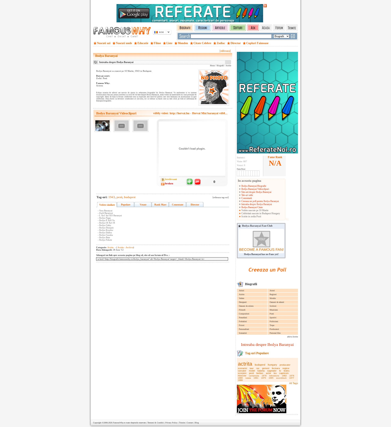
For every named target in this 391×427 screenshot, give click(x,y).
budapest (260, 364)
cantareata (254, 376)
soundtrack (281, 378)
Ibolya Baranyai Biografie (253, 186)
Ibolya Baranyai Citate (252, 207)
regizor (285, 368)
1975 (263, 378)
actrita (245, 364)
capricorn (284, 373)
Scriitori (273, 306)
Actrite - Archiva (125, 247)
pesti (251, 373)
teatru (286, 370)
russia (248, 378)
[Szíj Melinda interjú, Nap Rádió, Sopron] (122, 126)
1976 (291, 376)
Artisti (241, 290)
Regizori (273, 294)
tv (280, 370)
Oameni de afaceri (277, 302)
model (252, 370)
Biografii (220, 65)
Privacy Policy (171, 423)
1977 (291, 378)
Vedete (241, 298)
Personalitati (244, 329)
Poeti (272, 314)
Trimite (182, 423)
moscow (242, 375)
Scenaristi (243, 333)
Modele (273, 298)
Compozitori (244, 314)
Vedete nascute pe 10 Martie (254, 210)
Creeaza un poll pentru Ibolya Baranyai (260, 201)
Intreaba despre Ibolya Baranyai (256, 204)
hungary (272, 364)
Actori (272, 290)
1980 (240, 378)
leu (275, 373)
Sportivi (273, 317)
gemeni (265, 368)
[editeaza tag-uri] (221, 197)
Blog (197, 423)
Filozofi (242, 310)
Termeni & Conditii (155, 423)
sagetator (272, 370)
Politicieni (274, 321)
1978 (264, 376)
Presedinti (243, 317)
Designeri (243, 302)
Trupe (272, 325)
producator (285, 365)
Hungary (275, 213)
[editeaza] (225, 50)
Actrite (241, 294)
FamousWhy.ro (119, 423)
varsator (242, 370)
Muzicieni (274, 310)
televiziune (274, 376)
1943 (111, 197)
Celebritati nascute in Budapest (256, 213)
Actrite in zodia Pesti (251, 216)
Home (212, 65)
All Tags (293, 383)
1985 (271, 378)
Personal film (275, 333)
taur (252, 368)
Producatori (274, 329)
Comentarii (246, 198)
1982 (284, 376)
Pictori (241, 325)
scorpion (242, 373)
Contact (190, 423)
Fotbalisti (243, 321)
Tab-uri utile (247, 195)
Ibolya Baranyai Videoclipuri (255, 189)
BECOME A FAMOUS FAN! (261, 250)
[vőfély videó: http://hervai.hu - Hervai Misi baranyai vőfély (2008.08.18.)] (102, 126)
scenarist (242, 368)
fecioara (276, 368)
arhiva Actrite (292, 337)
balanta (261, 370)
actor (268, 373)
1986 (240, 380)
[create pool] (267, 276)
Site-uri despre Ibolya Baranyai (256, 192)
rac (257, 368)
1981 (256, 378)
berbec (259, 373)
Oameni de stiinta (246, 306)
